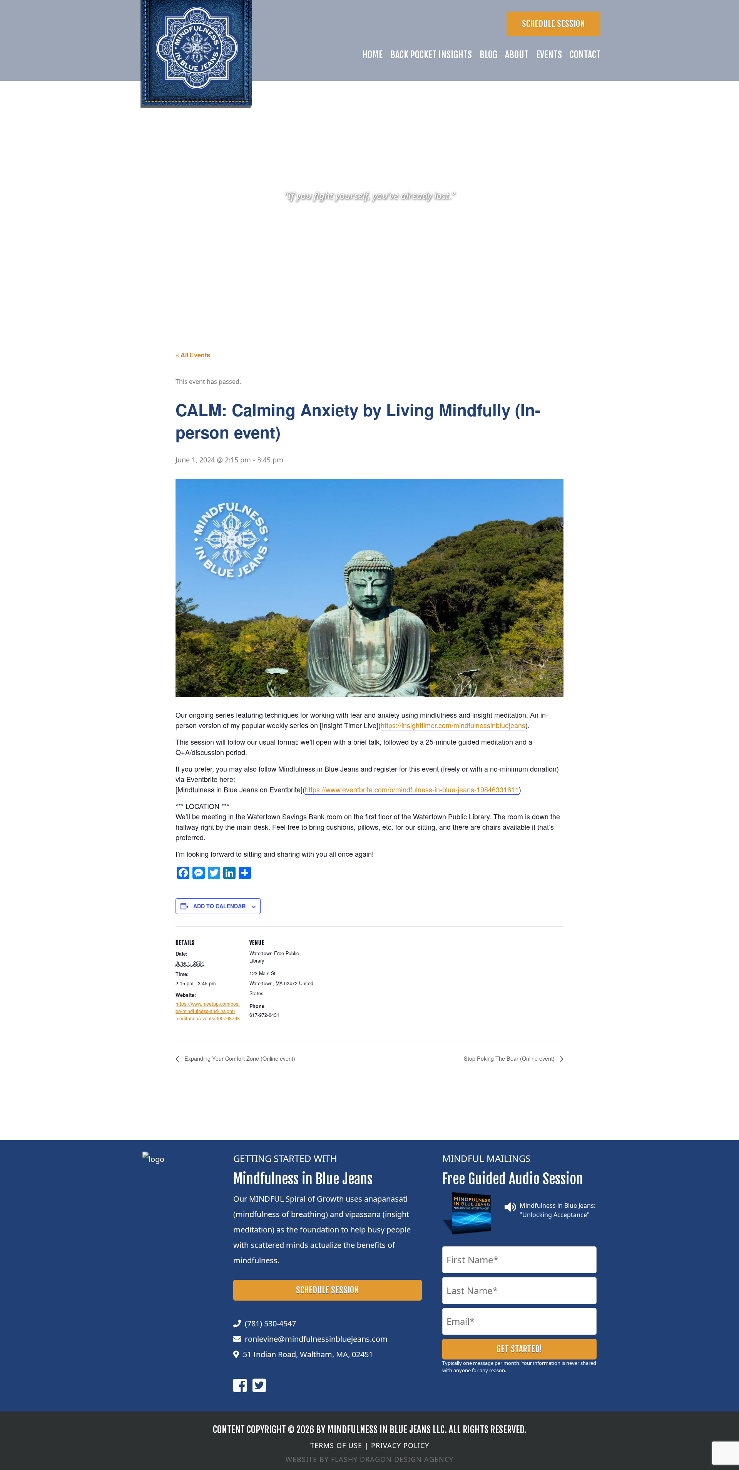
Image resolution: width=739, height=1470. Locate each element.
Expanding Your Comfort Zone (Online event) (239, 1058)
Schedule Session (553, 23)
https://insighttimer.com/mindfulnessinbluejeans (453, 725)
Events (549, 54)
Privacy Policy (400, 1445)
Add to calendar (219, 906)
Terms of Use (336, 1445)
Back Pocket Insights (431, 54)
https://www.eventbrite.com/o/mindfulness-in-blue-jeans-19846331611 (412, 789)
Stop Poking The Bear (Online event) (510, 1058)
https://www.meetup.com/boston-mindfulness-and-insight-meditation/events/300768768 (208, 1011)
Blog (488, 54)
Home (372, 54)
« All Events (193, 354)
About (516, 54)
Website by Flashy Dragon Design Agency (369, 1459)
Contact (585, 54)
